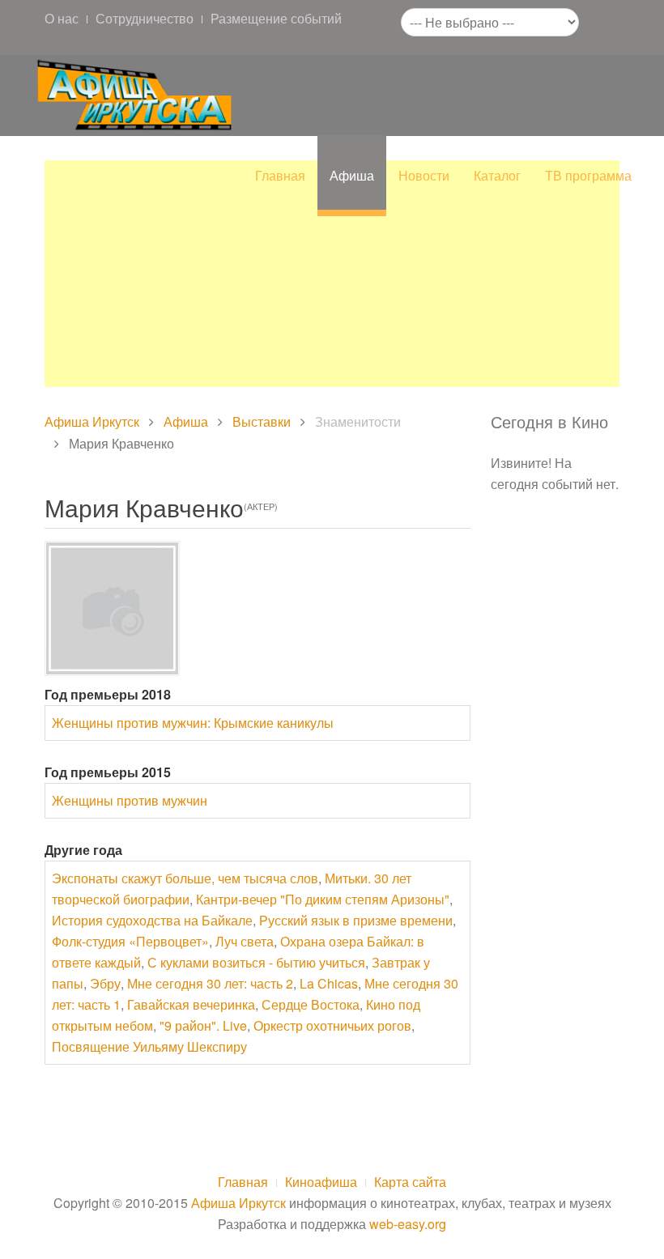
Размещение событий (276, 18)
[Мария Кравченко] (112, 608)
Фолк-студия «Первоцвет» (130, 941)
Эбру (105, 983)
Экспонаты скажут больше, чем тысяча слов (185, 878)
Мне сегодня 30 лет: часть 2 (210, 983)
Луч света (244, 941)
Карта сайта (410, 1181)
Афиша (352, 175)
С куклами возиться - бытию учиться (256, 962)
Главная (280, 175)
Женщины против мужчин (129, 800)
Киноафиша (321, 1181)
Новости (423, 175)
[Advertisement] (332, 273)
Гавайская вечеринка (191, 1004)
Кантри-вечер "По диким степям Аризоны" (322, 899)
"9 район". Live (203, 1025)
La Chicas (329, 983)
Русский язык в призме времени (356, 920)
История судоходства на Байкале (152, 920)
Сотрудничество (145, 18)
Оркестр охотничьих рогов (332, 1025)
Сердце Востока (311, 1004)
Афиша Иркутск (92, 421)
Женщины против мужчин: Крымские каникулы (193, 722)
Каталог (497, 175)
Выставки (261, 421)
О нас (62, 18)
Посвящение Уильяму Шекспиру (149, 1046)
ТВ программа (588, 175)
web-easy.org (407, 1223)
